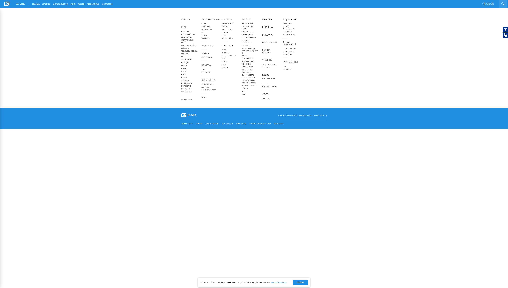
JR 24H (73, 4)
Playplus (265, 67)
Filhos (224, 62)
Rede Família (287, 32)
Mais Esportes (227, 38)
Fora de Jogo (227, 29)
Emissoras (268, 34)
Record (246, 19)
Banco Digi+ (287, 24)
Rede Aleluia (287, 69)
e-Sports (225, 26)
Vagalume (205, 38)
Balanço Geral (248, 24)
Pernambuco (186, 89)
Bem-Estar (226, 53)
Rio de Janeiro (186, 83)
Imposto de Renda (188, 34)
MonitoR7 (186, 99)
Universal (266, 98)
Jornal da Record (249, 48)
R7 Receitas (207, 45)
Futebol (225, 32)
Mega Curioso (206, 58)
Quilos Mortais (248, 75)
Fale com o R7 (227, 124)
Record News (269, 86)
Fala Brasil (246, 45)
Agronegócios (187, 60)
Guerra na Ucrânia (188, 45)
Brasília (185, 19)
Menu (22, 4)
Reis (243, 94)
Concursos (185, 68)
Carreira (267, 19)
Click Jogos (205, 72)
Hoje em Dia (246, 64)
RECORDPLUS (106, 4)
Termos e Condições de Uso (260, 124)
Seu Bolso (205, 87)
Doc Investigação (249, 37)
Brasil (183, 74)
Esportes (227, 19)
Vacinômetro (186, 92)
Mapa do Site (241, 124)
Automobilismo (228, 24)
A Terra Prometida (249, 85)
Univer (285, 66)
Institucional (269, 42)
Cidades (184, 71)
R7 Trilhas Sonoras (269, 64)
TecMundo (185, 54)
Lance (224, 35)
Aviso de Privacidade (278, 282)
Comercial (268, 27)
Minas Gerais (186, 86)
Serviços (267, 60)
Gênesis (245, 88)
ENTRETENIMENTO (60, 4)
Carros (184, 66)
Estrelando (206, 26)
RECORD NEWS (93, 4)
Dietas (224, 59)
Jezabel (244, 91)
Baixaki (204, 69)
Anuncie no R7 (186, 124)
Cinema (204, 24)
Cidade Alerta (247, 35)
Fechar (300, 282)
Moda (224, 64)
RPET (204, 97)
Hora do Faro (247, 67)
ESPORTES (46, 4)
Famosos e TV (206, 29)
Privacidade (278, 124)
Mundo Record (266, 51)
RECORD (81, 4)
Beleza (224, 50)
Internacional (186, 37)
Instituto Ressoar (289, 35)
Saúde (183, 57)
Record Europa (288, 51)
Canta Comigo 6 (248, 61)
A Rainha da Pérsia (249, 82)
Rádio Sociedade (268, 79)
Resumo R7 (185, 48)
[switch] (503, 4)
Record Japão (287, 54)
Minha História (207, 84)
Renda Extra (208, 79)
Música (204, 35)
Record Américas (289, 49)
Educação (185, 63)
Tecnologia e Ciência (189, 51)
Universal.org (290, 62)
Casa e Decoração (229, 56)
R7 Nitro (206, 65)
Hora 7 (205, 53)
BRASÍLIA (36, 4)
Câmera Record (248, 32)
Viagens (225, 67)
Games (203, 32)
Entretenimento (210, 19)
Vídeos (266, 94)
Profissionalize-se (208, 90)
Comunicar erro (212, 124)
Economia (185, 31)
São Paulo (185, 80)
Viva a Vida (227, 45)
